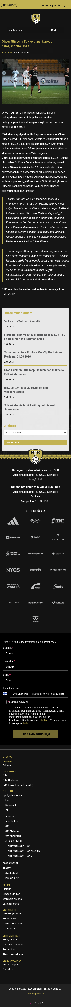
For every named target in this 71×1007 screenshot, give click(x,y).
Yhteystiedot (11, 936)
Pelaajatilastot (12, 878)
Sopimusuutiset (22, 52)
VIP (6, 810)
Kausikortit (10, 805)
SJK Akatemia (10, 780)
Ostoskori (8, 969)
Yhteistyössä (10, 918)
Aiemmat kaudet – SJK (19, 846)
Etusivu (7, 756)
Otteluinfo (8, 816)
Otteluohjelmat (11, 821)
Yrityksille (10, 910)
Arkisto (7, 765)
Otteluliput (9, 5)
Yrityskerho (10, 928)
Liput (7, 800)
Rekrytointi (9, 949)
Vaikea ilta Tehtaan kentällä (22, 321)
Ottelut (8, 791)
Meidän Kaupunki (13, 923)
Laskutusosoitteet (13, 944)
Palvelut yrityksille (12, 913)
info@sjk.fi (35, 479)
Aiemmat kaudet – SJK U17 (21, 855)
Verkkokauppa (49, 5)
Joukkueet (9, 771)
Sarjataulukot (11, 873)
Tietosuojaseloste (13, 954)
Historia (7, 888)
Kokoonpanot (10, 863)
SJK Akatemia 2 (13, 836)
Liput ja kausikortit (13, 795)
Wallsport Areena (12, 899)
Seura (7, 885)
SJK (5, 775)
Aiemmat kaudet (13, 841)
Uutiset (7, 761)
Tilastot (7, 868)
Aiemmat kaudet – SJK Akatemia (24, 850)
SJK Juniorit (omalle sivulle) (18, 785)
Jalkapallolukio (11, 903)
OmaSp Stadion (11, 893)
